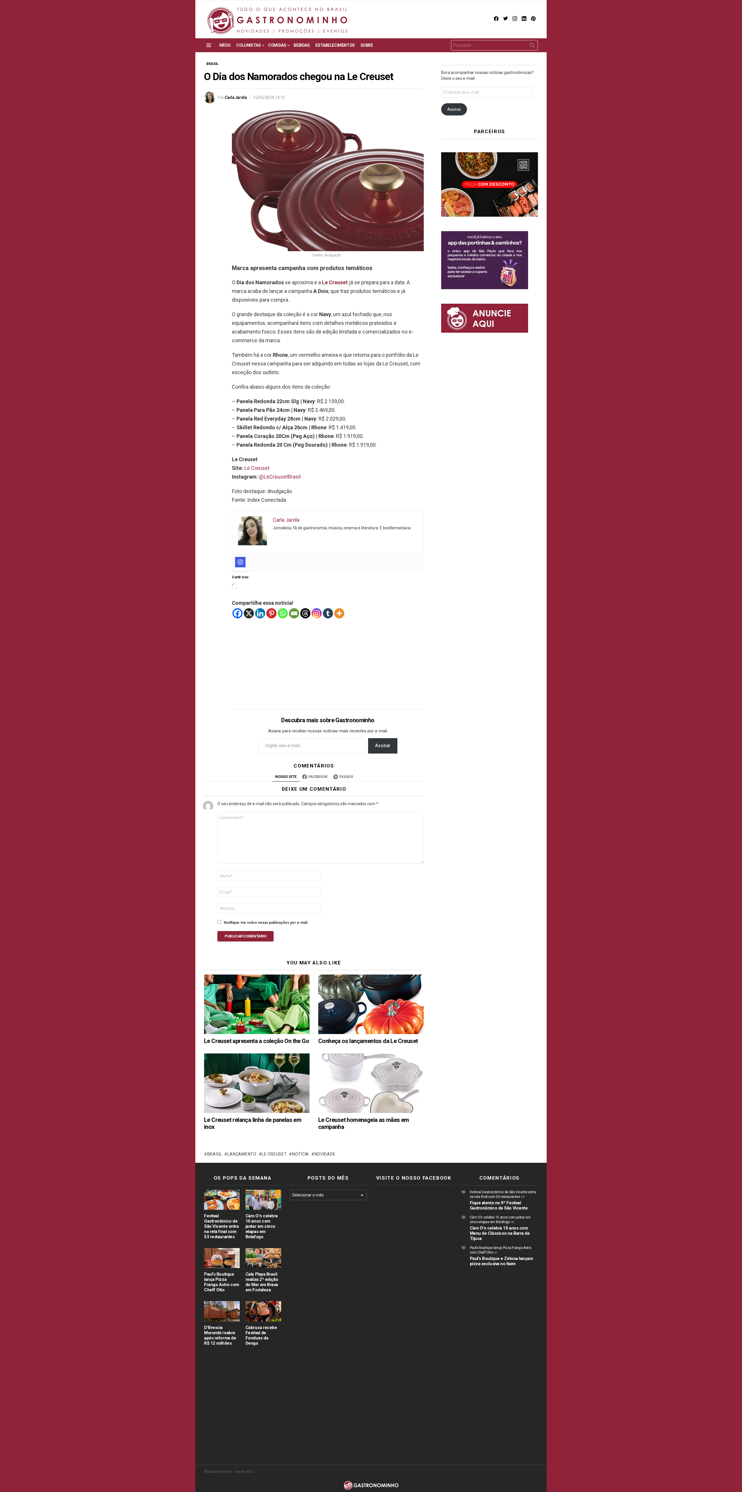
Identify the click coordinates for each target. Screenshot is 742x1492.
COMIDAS (277, 45)
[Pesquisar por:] (494, 45)
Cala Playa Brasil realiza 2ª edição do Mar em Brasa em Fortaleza (261, 1282)
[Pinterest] (271, 613)
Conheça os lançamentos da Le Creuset (368, 1040)
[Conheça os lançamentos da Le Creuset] (371, 1004)
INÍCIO (224, 45)
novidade (324, 1154)
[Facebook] (237, 613)
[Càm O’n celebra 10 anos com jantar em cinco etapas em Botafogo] (263, 1200)
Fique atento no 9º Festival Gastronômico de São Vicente (499, 1205)
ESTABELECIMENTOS (334, 45)
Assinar (382, 745)
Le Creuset (335, 282)
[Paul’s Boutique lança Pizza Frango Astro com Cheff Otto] (222, 1258)
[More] (339, 613)
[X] (249, 613)
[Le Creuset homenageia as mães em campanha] (371, 1083)
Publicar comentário (245, 936)
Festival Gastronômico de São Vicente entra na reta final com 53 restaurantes (221, 1226)
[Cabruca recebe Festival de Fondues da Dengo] (263, 1311)
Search (532, 46)
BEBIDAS (302, 45)
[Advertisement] (328, 659)
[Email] (294, 613)
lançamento (242, 1154)
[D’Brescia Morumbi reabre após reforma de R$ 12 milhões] (222, 1311)
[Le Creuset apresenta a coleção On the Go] (257, 1004)
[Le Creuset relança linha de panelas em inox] (257, 1083)
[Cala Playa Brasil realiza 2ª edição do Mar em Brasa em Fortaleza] (263, 1258)
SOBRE (367, 45)
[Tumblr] (328, 613)
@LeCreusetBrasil (280, 477)
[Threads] (305, 613)
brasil (214, 1154)
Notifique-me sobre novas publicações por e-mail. (266, 923)
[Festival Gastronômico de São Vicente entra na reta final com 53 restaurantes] (222, 1200)
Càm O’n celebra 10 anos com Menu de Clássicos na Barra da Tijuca (500, 1233)
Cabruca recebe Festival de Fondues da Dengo (261, 1335)
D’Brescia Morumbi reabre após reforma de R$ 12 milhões (220, 1335)
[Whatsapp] (283, 613)
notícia (300, 1154)
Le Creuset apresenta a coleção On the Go (256, 1040)
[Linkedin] (260, 613)
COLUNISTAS (248, 45)
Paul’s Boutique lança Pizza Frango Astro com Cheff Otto (221, 1282)
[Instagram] (240, 562)
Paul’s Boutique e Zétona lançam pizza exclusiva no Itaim (501, 1261)
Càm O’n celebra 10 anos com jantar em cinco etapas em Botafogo (261, 1226)
